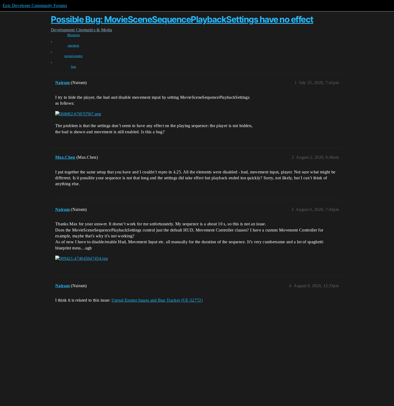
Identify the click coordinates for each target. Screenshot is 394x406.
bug (73, 67)
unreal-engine (73, 56)
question (73, 45)
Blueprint (73, 35)
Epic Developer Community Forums (35, 5)
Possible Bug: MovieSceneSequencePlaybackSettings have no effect (182, 19)
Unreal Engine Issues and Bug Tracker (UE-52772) (157, 300)
